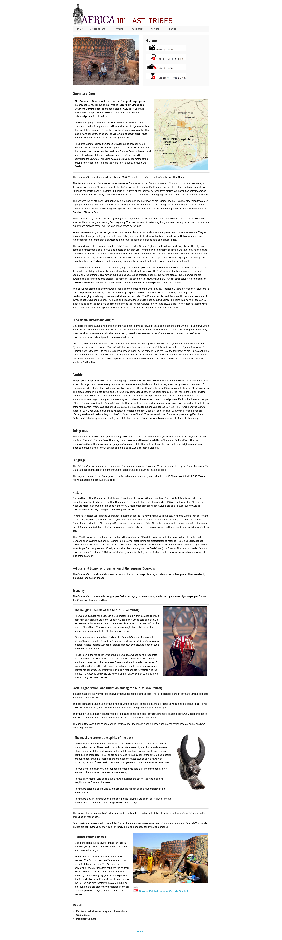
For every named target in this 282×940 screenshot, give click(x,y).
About (172, 29)
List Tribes (119, 29)
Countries (137, 29)
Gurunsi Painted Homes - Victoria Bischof (163, 891)
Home (79, 29)
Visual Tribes (97, 29)
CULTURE (155, 29)
